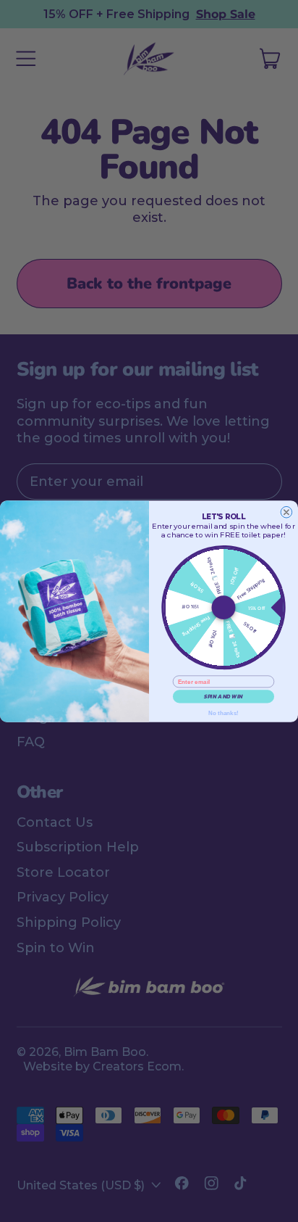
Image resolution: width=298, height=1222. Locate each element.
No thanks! (223, 712)
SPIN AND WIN (223, 696)
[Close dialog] (286, 512)
